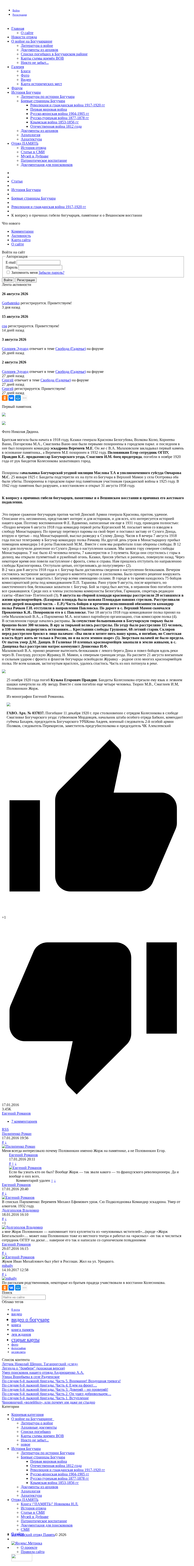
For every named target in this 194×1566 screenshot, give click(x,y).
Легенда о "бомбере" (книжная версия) (33, 1368)
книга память (22, 1329)
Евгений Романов (16, 1113)
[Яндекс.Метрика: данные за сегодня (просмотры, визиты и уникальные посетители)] (26, 1543)
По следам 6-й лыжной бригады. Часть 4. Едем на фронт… (49, 1385)
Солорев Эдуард (15, 349)
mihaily (7, 1266)
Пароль (12, 267)
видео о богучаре (30, 1319)
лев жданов (21, 1334)
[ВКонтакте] (11, 398)
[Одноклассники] (5, 398)
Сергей (7, 380)
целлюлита (18, 1352)
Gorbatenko (11, 303)
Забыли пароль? (51, 272)
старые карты (25, 1340)
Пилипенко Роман (16, 1134)
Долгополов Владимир (20, 1210)
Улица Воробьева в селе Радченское (31, 1377)
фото (14, 1344)
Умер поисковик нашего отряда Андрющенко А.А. (43, 1372)
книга (16, 1325)
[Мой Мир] (18, 398)
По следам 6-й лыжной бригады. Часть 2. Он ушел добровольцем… (56, 1394)
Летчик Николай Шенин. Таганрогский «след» (40, 1364)
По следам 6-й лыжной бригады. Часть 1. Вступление (45, 1398)
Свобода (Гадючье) (70, 349)
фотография (18, 1348)
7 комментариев (24, 1121)
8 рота (15, 1309)
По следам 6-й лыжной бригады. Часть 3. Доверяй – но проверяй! (55, 1389)
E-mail (11, 262)
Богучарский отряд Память (33, 1535)
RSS (5, 1129)
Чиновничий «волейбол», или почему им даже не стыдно (48, 1402)
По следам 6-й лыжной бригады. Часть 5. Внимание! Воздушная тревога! (61, 1381)
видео (16, 1314)
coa (4, 326)
